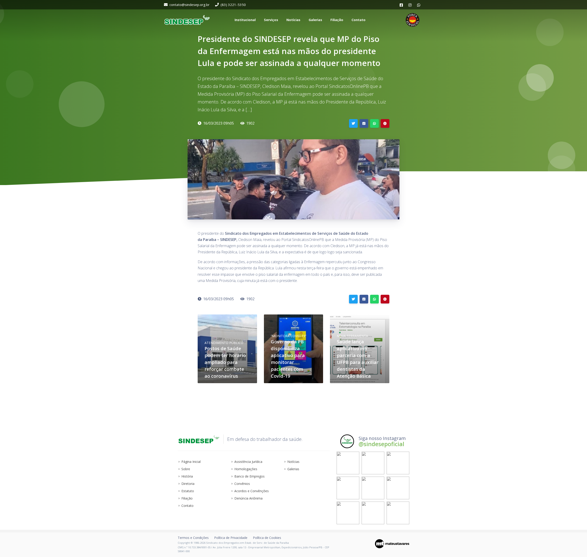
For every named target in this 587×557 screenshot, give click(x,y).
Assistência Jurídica (248, 461)
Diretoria (187, 483)
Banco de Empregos (249, 476)
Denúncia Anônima (248, 498)
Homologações (245, 469)
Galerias (293, 469)
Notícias (293, 461)
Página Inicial (191, 461)
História (187, 476)
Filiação (187, 498)
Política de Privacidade (230, 537)
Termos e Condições (193, 537)
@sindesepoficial (381, 444)
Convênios (242, 483)
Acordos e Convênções (251, 491)
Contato (187, 505)
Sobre (185, 469)
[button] (244, 20)
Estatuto (187, 491)
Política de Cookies (267, 537)
